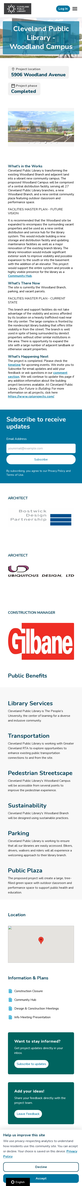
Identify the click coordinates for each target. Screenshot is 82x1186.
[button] (41, 940)
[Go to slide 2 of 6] (34, 142)
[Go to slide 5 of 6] (51, 142)
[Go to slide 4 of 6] (45, 142)
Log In (63, 9)
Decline (41, 1167)
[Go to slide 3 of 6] (40, 142)
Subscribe (41, 459)
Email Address (16, 439)
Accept (41, 1178)
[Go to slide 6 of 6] (56, 142)
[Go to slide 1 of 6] (28, 142)
